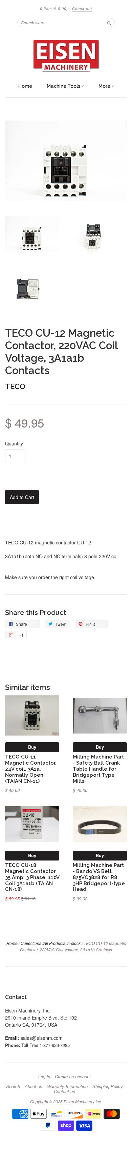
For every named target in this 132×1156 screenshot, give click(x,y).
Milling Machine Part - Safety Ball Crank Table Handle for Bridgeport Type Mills (98, 768)
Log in (44, 1076)
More (104, 86)
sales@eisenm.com (42, 1037)
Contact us (64, 1091)
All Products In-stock (62, 943)
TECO (15, 386)
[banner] (66, 56)
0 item (54, 8)
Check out (82, 8)
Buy (32, 747)
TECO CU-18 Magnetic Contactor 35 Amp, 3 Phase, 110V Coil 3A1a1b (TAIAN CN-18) (32, 877)
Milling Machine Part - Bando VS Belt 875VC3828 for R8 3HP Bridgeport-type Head (99, 877)
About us (33, 1086)
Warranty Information (67, 1086)
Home (25, 86)
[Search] (109, 22)
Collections (31, 943)
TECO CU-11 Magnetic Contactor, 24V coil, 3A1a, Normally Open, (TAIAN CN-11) (31, 768)
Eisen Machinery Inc (82, 1101)
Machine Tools (64, 86)
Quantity (14, 443)
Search (13, 1086)
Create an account (73, 1076)
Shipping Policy (107, 1086)
